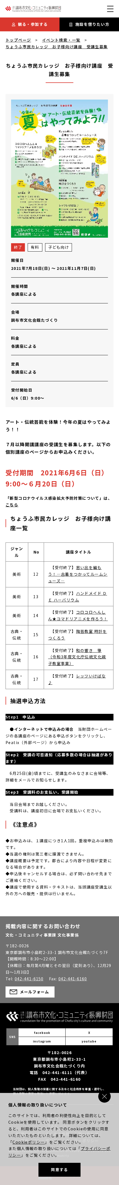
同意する (59, 1169)
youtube (89, 1041)
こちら (12, 505)
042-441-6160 (72, 978)
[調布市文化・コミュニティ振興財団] (33, 10)
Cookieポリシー (28, 1142)
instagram (42, 1041)
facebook (42, 1033)
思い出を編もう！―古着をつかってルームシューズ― (78, 574)
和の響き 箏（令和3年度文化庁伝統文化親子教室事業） (77, 657)
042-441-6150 (29, 978)
